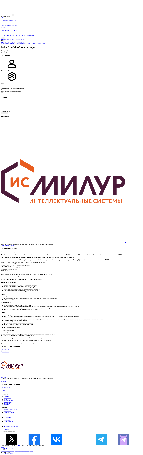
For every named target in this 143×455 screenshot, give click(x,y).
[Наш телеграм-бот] (123, 444)
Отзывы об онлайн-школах (10, 409)
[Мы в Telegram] (101, 444)
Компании (29, 43)
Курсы (11, 453)
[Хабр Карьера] (6, 14)
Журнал (43, 43)
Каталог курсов (7, 402)
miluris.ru (3, 245)
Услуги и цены (7, 398)
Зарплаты (38, 43)
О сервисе (6, 396)
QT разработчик (5, 352)
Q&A (4, 453)
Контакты (6, 404)
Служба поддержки (8, 421)
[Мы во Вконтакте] (56, 444)
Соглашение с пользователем (11, 426)
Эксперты (24, 43)
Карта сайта (7, 403)
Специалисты (9, 43)
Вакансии (3, 43)
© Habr (2, 447)
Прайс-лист (6, 429)
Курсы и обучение (17, 43)
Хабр (2, 453)
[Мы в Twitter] (12, 444)
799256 (19, 445)
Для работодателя (8, 418)
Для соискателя (7, 417)
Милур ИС (128, 242)
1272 (10, 445)
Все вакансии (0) (9, 245)
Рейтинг (34, 43)
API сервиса (7, 420)
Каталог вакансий (8, 400)
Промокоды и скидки (9, 412)
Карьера (8, 453)
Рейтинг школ (7, 411)
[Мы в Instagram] (79, 444)
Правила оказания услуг (10, 427)
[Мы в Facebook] (34, 444)
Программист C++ (5, 349)
